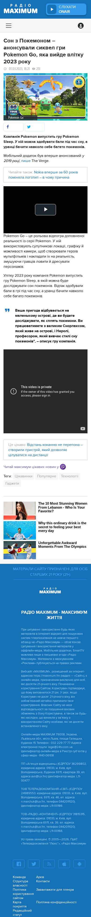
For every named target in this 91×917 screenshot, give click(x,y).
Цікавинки (23, 476)
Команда (19, 877)
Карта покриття (20, 904)
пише (26, 161)
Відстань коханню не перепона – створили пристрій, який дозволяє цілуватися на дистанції (45, 449)
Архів (40, 877)
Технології (69, 476)
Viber (63, 467)
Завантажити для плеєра (55, 890)
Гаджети (12, 483)
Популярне (46, 476)
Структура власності (20, 883)
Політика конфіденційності (56, 902)
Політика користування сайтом (23, 894)
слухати (67, 9)
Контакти (43, 881)
